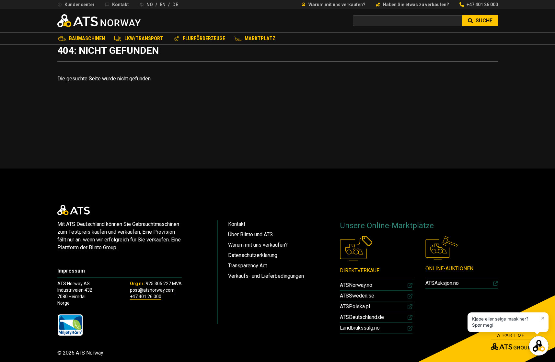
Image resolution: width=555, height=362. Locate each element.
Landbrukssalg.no (360, 328)
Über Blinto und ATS (250, 234)
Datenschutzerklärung (252, 255)
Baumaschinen (87, 38)
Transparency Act (247, 266)
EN (163, 4)
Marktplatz (260, 38)
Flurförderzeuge (204, 38)
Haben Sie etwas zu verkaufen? (416, 4)
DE (175, 4)
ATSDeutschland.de (362, 317)
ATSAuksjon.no (442, 283)
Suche (484, 21)
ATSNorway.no (356, 285)
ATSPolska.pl (355, 306)
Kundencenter (79, 4)
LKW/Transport (143, 38)
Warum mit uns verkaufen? (336, 4)
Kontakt (120, 4)
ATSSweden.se (357, 296)
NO (149, 4)
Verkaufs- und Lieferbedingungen (266, 276)
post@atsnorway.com (152, 290)
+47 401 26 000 (482, 4)
